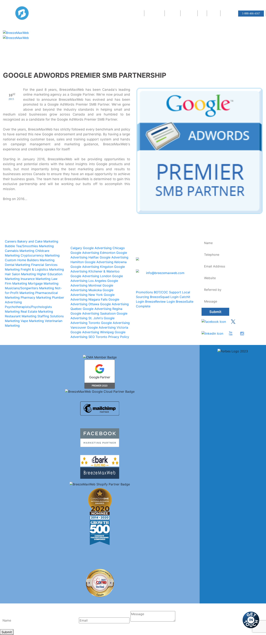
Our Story (136, 13)
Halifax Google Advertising (108, 257)
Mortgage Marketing (43, 283)
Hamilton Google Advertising (91, 262)
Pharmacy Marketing (36, 297)
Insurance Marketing (35, 279)
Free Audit (189, 13)
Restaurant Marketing (20, 316)
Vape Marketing (32, 321)
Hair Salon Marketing (20, 274)
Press (203, 13)
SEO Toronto (97, 337)
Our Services (155, 13)
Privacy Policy (118, 337)
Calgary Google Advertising (91, 248)
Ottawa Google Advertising (108, 304)
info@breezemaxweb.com (165, 273)
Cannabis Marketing (19, 251)
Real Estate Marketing (37, 311)
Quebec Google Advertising (90, 309)
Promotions (144, 292)
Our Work (173, 13)
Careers (214, 13)
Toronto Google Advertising (109, 323)
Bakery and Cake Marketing (37, 241)
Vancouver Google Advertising (93, 327)
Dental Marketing (17, 265)
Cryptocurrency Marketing (40, 255)
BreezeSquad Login (164, 297)
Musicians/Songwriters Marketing (29, 288)
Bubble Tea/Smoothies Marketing (29, 246)
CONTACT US (230, 13)
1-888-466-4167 (251, 13)
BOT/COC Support (167, 292)
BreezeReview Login (160, 301)
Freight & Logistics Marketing (42, 269)
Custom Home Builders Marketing (30, 260)
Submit (215, 312)
